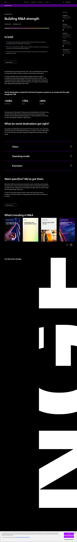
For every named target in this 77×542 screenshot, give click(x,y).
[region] (38, 536)
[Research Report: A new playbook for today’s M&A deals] (12, 230)
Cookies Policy (18, 537)
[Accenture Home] (8, 2)
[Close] (75, 532)
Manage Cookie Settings (68, 539)
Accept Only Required (69, 536)
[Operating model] (38, 156)
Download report (8, 5)
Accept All (69, 533)
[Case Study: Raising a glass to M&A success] (49, 230)
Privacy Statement (26, 537)
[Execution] (38, 165)
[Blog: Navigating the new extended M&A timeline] (30, 230)
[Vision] (38, 146)
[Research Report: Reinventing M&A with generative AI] (67, 230)
